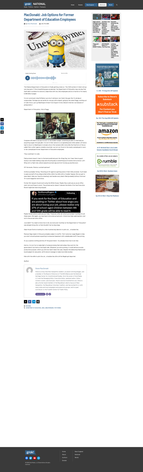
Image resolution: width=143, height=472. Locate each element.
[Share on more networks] (38, 301)
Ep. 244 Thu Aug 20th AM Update (107, 118)
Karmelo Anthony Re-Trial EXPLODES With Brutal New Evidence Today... (115, 26)
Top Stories (57, 308)
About (64, 454)
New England (90, 5)
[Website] (50, 294)
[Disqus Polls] (55, 332)
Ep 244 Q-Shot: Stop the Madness (107, 196)
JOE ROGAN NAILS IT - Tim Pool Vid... (106, 45)
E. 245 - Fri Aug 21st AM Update (107, 91)
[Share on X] (25, 301)
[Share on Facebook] (29, 301)
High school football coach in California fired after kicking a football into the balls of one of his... (97, 27)
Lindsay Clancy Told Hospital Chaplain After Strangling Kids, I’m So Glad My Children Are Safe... (115, 50)
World (110, 5)
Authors (64, 457)
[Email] (47, 294)
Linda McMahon (49, 308)
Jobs (42, 308)
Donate (80, 5)
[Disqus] (55, 375)
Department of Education (33, 308)
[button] (117, 4)
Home (72, 5)
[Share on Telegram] (34, 301)
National (102, 5)
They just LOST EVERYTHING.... (97, 45)
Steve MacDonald (32, 23)
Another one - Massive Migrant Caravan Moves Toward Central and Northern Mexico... (106, 27)
